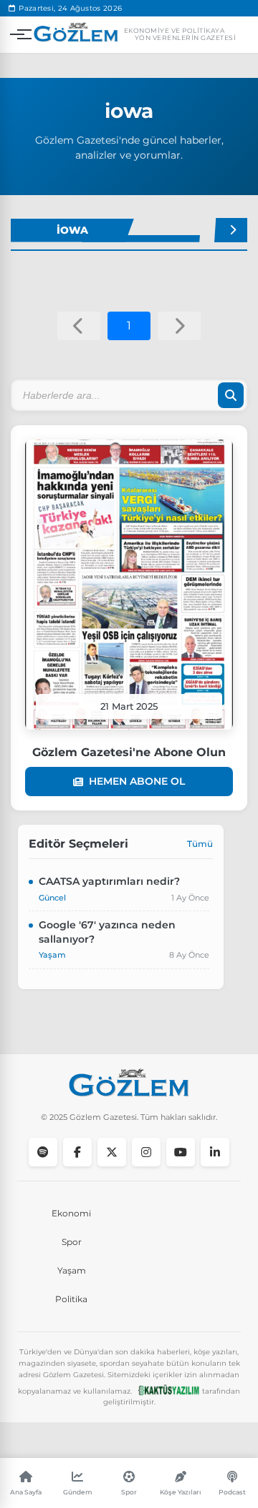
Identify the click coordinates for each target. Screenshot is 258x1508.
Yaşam (71, 1270)
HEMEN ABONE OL (137, 781)
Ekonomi (71, 1213)
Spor (72, 1241)
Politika (71, 1299)
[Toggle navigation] (17, 34)
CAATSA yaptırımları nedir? (109, 881)
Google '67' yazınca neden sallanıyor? (107, 932)
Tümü (200, 843)
